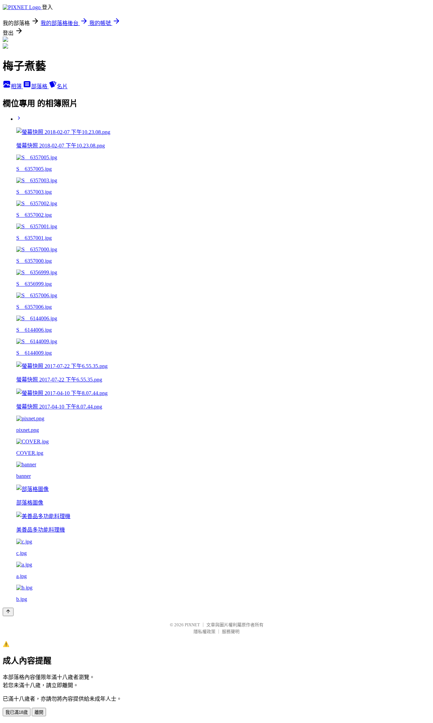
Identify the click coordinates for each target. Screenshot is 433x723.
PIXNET (192, 624)
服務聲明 (231, 631)
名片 (62, 86)
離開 (39, 712)
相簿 (17, 86)
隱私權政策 (204, 631)
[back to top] (8, 612)
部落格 (40, 86)
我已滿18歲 (16, 712)
